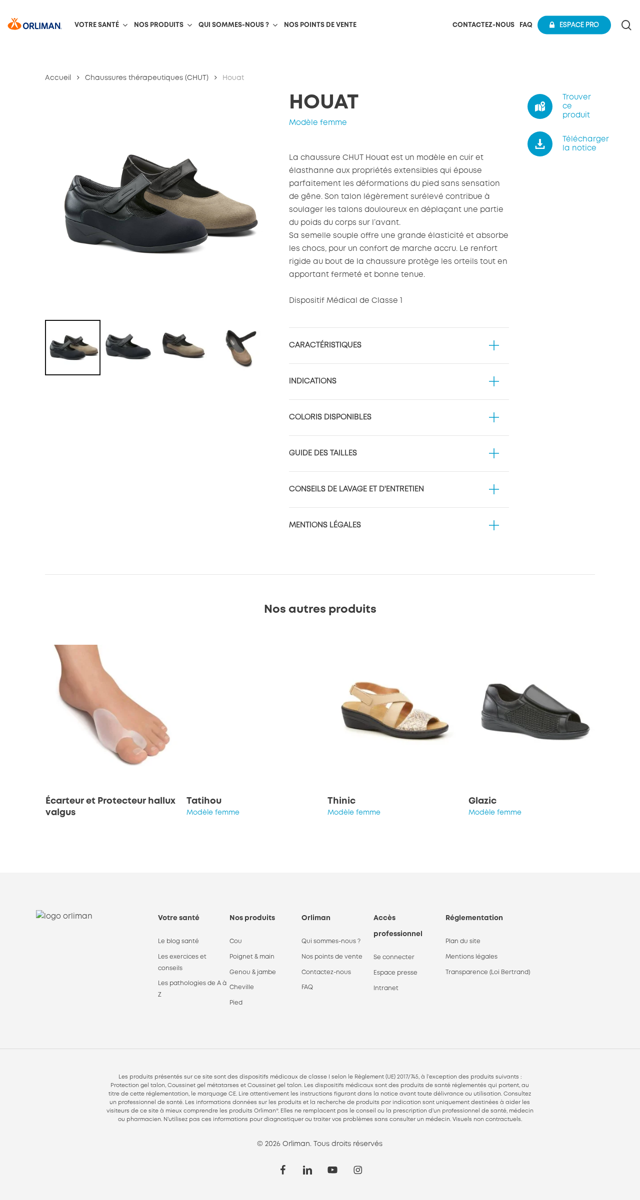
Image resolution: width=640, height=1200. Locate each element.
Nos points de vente (332, 957)
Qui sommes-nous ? (331, 941)
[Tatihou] (253, 712)
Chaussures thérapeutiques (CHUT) (146, 78)
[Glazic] (535, 712)
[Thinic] (395, 712)
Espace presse (396, 973)
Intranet (386, 988)
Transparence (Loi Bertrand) (488, 972)
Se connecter (394, 957)
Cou (236, 941)
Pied (236, 1003)
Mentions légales (472, 957)
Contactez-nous (326, 972)
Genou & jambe (253, 972)
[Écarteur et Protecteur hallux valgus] (113, 712)
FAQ (307, 987)
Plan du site (463, 941)
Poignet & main (252, 957)
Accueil (58, 78)
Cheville (242, 987)
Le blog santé (178, 941)
